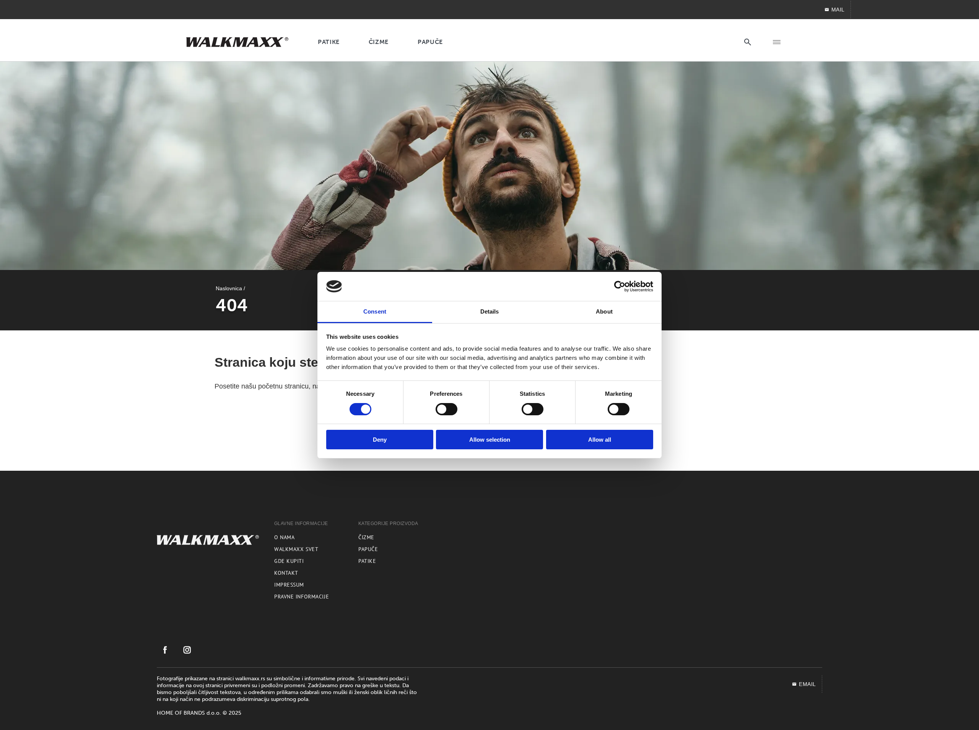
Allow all (599, 439)
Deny (380, 439)
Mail (838, 10)
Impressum (289, 584)
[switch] (446, 409)
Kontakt (286, 572)
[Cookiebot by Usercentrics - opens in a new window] (619, 286)
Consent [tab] (374, 311)
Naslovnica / (230, 288)
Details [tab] (489, 311)
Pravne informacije (301, 596)
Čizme (366, 537)
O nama (284, 537)
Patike (367, 561)
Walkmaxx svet (296, 549)
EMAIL (807, 684)
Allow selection (489, 439)
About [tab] (604, 311)
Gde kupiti (289, 561)
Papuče (368, 549)
